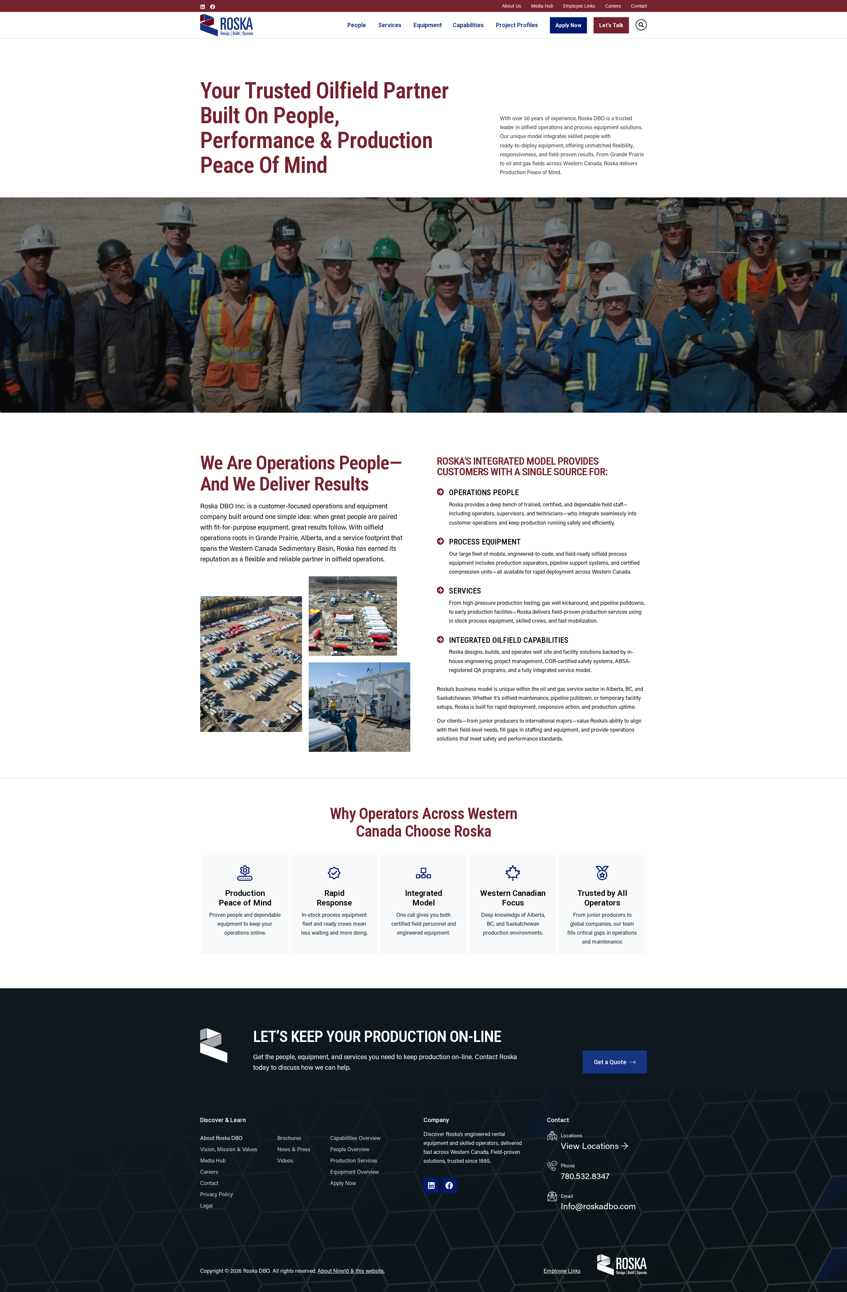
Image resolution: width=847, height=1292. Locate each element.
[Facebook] (212, 6)
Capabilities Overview (355, 1138)
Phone (568, 1165)
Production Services (353, 1161)
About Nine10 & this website (350, 1271)
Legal (206, 1206)
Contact (639, 6)
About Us (511, 6)
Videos (285, 1161)
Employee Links (579, 6)
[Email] (552, 1196)
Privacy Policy (216, 1195)
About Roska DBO (221, 1138)
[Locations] (552, 1135)
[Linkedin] (202, 6)
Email (567, 1196)
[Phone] (552, 1166)
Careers (613, 6)
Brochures (289, 1138)
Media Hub (542, 6)
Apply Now (343, 1183)
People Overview (349, 1150)
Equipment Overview (354, 1172)
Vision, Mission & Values (228, 1150)
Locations (571, 1135)
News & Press (293, 1150)
